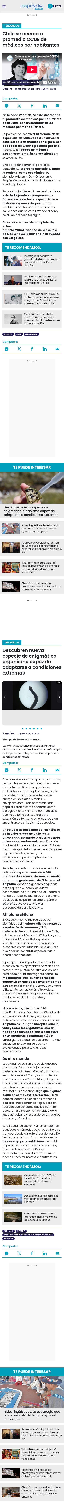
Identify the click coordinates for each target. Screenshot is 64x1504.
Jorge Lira (8, 733)
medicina (8, 334)
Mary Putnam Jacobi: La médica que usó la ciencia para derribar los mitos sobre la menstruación (42, 319)
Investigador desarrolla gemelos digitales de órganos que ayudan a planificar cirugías (42, 261)
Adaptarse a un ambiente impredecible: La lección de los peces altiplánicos (40, 1217)
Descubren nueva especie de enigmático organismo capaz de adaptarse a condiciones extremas (31, 511)
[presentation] (4, 697)
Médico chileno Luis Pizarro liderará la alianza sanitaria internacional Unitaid (40, 279)
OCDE (14, 123)
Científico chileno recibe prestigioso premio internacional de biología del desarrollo (41, 586)
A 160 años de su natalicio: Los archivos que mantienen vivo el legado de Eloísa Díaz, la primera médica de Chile (42, 298)
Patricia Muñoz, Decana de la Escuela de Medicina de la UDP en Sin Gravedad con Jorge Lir (31, 234)
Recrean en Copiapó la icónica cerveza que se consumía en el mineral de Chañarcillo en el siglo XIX (41, 547)
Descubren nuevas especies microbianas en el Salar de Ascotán (41, 1199)
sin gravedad (31, 334)
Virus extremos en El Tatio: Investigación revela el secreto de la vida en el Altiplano (40, 1180)
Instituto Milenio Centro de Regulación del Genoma (28, 1235)
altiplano (8, 1231)
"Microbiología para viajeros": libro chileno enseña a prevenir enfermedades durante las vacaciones (40, 567)
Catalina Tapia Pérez (14, 88)
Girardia (21, 1231)
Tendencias (12, 26)
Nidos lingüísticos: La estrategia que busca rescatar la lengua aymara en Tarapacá (40, 528)
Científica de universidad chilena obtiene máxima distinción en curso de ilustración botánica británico (41, 1492)
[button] (23, 728)
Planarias (8, 1238)
